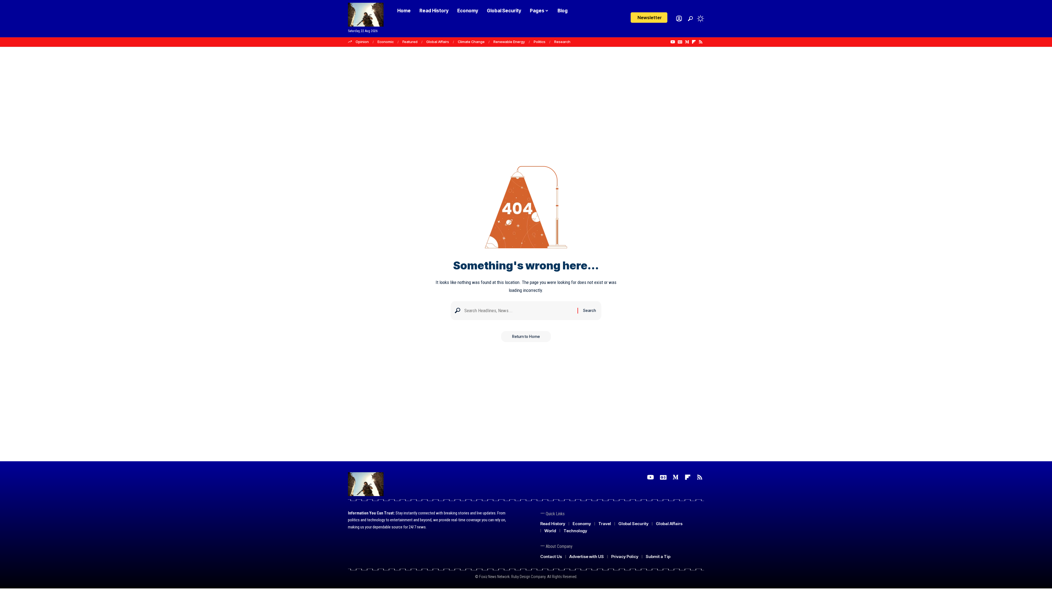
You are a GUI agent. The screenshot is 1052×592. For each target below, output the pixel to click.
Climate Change (471, 41)
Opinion (362, 41)
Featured (410, 41)
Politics (539, 41)
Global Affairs (437, 41)
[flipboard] (693, 42)
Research (562, 41)
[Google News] (680, 42)
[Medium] (687, 42)
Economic (386, 41)
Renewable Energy (509, 41)
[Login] (679, 18)
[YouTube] (672, 42)
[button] (690, 19)
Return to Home (526, 336)
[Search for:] (519, 310)
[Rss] (700, 42)
